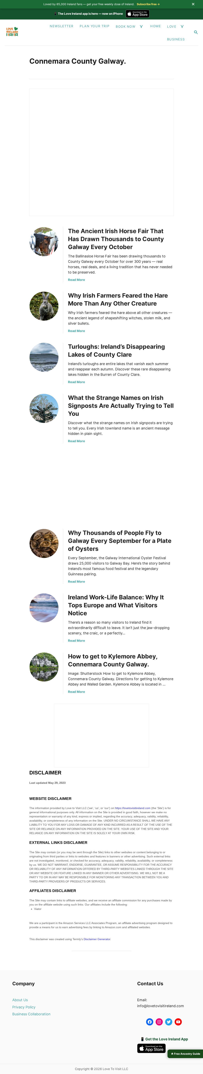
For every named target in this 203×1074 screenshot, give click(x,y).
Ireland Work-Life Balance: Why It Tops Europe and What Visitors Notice (116, 605)
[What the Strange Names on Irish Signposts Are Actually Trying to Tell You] (44, 408)
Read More (76, 280)
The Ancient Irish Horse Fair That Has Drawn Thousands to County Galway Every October (116, 238)
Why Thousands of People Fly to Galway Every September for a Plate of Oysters (119, 540)
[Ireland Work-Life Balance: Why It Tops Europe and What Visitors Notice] (44, 607)
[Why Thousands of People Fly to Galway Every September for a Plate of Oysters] (44, 543)
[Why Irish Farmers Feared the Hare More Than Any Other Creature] (44, 306)
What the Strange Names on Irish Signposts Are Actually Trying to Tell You (121, 405)
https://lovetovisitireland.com (132, 808)
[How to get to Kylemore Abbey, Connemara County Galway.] (44, 667)
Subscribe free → (148, 4)
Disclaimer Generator (97, 939)
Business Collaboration (31, 1014)
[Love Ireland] (22, 32)
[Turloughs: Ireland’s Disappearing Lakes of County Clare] (44, 357)
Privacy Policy (23, 1007)
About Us (20, 1000)
